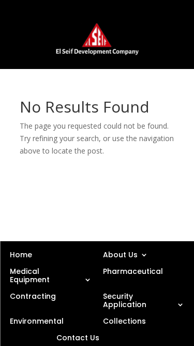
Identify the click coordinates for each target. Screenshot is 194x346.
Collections (124, 320)
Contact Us (77, 337)
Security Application (124, 300)
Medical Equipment (30, 275)
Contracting (33, 296)
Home (21, 254)
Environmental (37, 320)
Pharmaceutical (133, 271)
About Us (120, 254)
